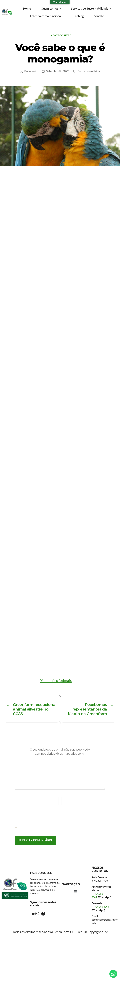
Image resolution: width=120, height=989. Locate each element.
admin (33, 71)
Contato (99, 16)
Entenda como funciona (45, 16)
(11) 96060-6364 (100, 906)
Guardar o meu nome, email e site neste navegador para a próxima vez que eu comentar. (61, 828)
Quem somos (49, 8)
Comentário (23, 764)
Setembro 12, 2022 (57, 71)
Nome (19, 795)
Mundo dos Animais (56, 681)
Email (66, 795)
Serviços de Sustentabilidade (89, 8)
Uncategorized (59, 35)
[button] (51, 8)
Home (27, 8)
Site (17, 810)
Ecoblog (79, 16)
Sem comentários (89, 71)
